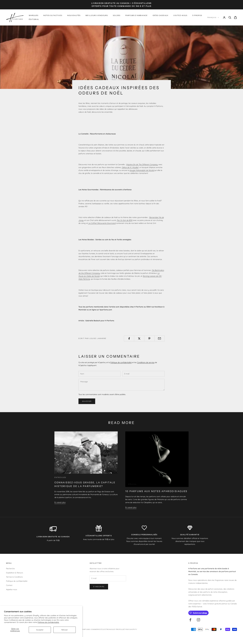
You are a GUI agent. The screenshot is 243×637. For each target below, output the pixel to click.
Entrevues (60, 477)
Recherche (10, 568)
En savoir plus (60, 502)
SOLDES (116, 15)
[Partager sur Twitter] (139, 338)
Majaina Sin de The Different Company (142, 164)
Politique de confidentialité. (48, 622)
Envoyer (87, 401)
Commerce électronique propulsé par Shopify (114, 629)
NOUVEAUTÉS (74, 15)
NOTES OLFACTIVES (52, 15)
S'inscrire (98, 587)
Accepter (39, 630)
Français (211, 17)
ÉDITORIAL (34, 19)
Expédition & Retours (14, 573)
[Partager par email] (160, 338)
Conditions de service (145, 362)
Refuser (64, 630)
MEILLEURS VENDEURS (97, 15)
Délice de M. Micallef (130, 167)
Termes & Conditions (14, 577)
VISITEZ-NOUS (180, 15)
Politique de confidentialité (121, 362)
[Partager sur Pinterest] (149, 338)
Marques (33, 15)
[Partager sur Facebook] (129, 338)
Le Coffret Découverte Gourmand (102, 223)
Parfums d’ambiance (136, 15)
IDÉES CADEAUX (160, 15)
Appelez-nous (11, 589)
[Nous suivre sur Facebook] (190, 620)
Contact (9, 585)
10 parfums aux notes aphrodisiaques (156, 491)
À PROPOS (197, 15)
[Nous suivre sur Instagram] (198, 620)
